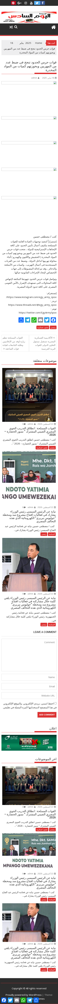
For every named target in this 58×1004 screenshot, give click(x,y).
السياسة (52, 534)
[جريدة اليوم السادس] (29, 21)
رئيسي (53, 327)
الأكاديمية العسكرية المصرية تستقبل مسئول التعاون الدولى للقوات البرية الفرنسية (44, 343)
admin (34, 77)
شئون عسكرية (42, 327)
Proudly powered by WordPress (23, 994)
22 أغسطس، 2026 (46, 424)
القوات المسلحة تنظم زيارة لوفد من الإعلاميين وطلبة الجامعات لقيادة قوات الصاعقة (14, 343)
